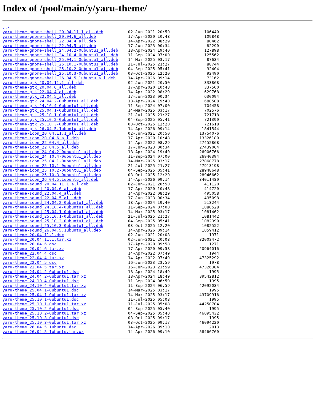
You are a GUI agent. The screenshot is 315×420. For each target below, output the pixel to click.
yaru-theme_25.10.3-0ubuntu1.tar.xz (44, 322)
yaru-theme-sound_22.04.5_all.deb (41, 198)
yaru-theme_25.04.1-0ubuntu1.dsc (40, 290)
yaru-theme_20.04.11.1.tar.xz (36, 239)
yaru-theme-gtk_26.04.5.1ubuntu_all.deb (49, 128)
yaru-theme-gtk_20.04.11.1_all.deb (43, 82)
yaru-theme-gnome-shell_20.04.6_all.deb (49, 36)
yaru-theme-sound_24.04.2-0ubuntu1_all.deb (52, 202)
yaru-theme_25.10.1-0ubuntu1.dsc (40, 299)
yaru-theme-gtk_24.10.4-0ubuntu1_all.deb (50, 105)
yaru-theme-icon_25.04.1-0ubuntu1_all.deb (51, 161)
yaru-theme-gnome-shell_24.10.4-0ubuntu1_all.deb (60, 55)
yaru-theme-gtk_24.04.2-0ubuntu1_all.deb (50, 101)
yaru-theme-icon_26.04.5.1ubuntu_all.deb (50, 179)
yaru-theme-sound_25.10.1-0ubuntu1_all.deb (52, 216)
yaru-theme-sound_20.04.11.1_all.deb (45, 184)
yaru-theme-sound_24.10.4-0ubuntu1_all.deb (52, 207)
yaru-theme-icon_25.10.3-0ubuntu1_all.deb (51, 174)
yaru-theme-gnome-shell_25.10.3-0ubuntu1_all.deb (60, 73)
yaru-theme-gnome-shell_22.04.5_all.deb (49, 45)
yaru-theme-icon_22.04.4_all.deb (40, 142)
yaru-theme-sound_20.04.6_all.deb (41, 188)
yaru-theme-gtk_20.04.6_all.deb (39, 87)
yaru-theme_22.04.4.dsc (29, 253)
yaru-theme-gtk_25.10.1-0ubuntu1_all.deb (50, 115)
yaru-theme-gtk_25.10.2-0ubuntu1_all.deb (50, 119)
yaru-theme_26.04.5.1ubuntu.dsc (39, 327)
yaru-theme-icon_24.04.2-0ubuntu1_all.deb (51, 151)
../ (6, 27)
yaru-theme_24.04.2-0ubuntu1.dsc (40, 271)
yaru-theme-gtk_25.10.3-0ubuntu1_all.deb (50, 124)
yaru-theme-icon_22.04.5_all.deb (40, 147)
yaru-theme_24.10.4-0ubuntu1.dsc (40, 281)
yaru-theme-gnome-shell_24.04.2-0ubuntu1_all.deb (60, 50)
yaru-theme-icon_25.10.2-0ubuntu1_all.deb (51, 170)
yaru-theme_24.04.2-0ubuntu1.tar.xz (44, 276)
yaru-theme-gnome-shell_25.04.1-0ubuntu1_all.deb (60, 59)
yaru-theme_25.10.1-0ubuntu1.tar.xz (44, 304)
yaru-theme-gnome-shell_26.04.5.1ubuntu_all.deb (59, 78)
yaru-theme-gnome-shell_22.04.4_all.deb (49, 41)
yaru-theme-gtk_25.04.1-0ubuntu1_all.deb (50, 110)
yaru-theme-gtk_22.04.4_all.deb (39, 91)
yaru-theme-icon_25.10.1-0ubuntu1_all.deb (51, 165)
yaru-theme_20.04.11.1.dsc (33, 234)
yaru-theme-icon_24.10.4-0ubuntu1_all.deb (51, 156)
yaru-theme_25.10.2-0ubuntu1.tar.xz (44, 313)
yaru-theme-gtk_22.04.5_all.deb (39, 96)
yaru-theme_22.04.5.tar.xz (33, 267)
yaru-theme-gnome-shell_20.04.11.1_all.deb (52, 32)
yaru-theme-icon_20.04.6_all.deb (40, 138)
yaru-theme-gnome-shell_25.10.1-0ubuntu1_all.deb (60, 64)
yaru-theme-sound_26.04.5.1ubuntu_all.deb (51, 230)
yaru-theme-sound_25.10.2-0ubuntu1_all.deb (52, 221)
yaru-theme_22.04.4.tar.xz (33, 258)
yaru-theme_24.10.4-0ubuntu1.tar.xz (44, 285)
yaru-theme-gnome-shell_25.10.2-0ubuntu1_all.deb (60, 68)
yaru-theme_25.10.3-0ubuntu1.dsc (40, 317)
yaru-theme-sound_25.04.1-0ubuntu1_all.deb (52, 211)
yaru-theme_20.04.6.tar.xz (33, 248)
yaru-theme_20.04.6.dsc (29, 244)
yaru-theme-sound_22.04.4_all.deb (41, 193)
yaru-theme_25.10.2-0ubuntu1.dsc (40, 308)
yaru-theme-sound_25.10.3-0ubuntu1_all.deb (52, 225)
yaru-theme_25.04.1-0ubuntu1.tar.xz (44, 294)
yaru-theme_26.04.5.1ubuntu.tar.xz (43, 331)
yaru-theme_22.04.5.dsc (29, 262)
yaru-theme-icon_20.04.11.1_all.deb (44, 133)
